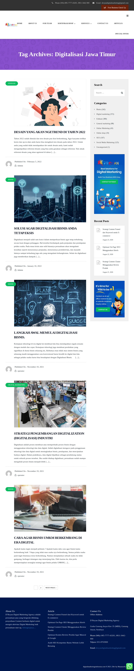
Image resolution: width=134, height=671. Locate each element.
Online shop (100, 133)
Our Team (47, 23)
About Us (32, 23)
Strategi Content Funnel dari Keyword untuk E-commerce (111, 232)
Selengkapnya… (29, 628)
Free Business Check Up (116, 8)
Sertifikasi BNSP (65, 23)
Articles (118, 23)
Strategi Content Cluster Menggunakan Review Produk (111, 265)
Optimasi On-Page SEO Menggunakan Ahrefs (111, 248)
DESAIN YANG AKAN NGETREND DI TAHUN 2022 (49, 132)
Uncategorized (101, 147)
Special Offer (122, 34)
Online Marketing (103, 128)
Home (19, 23)
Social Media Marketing (105, 142)
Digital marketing (103, 114)
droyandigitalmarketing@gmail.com (110, 648)
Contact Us (102, 23)
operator (21, 371)
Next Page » (51, 587)
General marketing (103, 124)
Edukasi (99, 119)
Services (85, 23)
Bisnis (98, 109)
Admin (20, 166)
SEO (98, 138)
